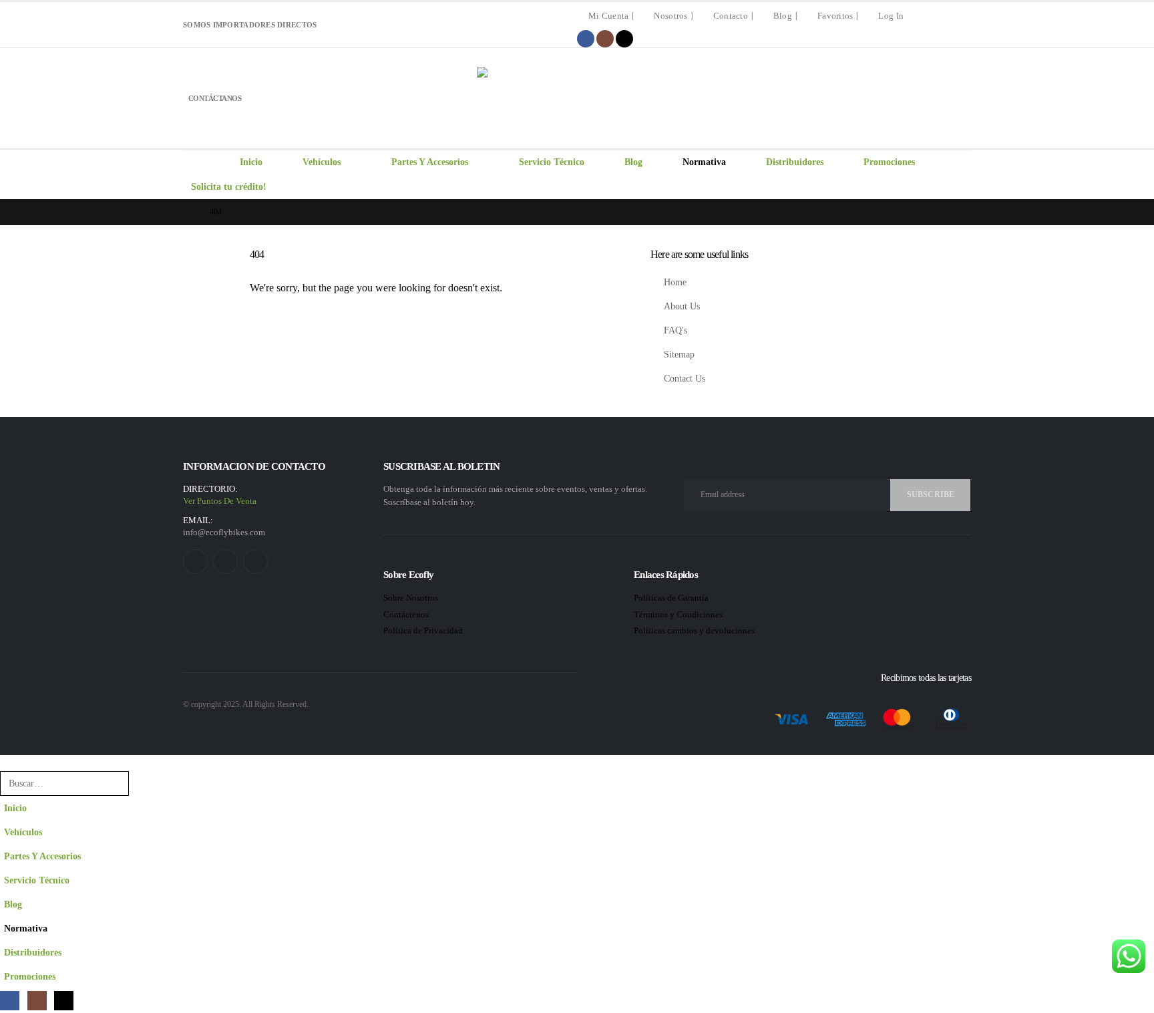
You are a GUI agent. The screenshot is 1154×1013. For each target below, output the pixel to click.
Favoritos (835, 16)
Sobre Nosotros (410, 598)
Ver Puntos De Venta (219, 501)
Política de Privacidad (424, 630)
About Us (682, 306)
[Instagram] (605, 38)
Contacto (730, 16)
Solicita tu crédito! (228, 187)
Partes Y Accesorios (429, 162)
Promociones (889, 162)
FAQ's (675, 330)
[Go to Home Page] (187, 212)
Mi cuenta (608, 16)
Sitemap (679, 354)
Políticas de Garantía (671, 598)
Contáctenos (406, 614)
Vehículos (322, 162)
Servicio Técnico (551, 162)
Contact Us (684, 378)
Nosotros (670, 16)
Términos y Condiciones (679, 614)
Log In (891, 16)
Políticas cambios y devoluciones (694, 630)
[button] (8, 761)
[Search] (146, 783)
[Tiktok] (624, 38)
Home (675, 282)
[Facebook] (585, 38)
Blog (782, 16)
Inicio (251, 162)
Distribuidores (794, 162)
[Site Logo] (577, 98)
